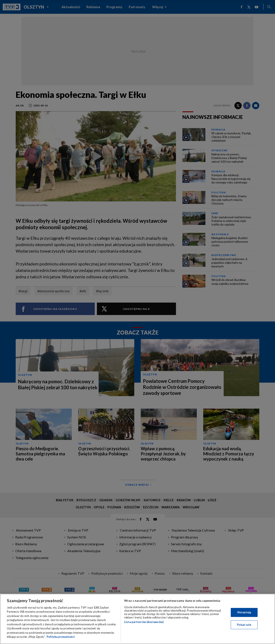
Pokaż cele (244, 624)
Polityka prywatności (61, 636)
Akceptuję (244, 612)
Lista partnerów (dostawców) (143, 622)
